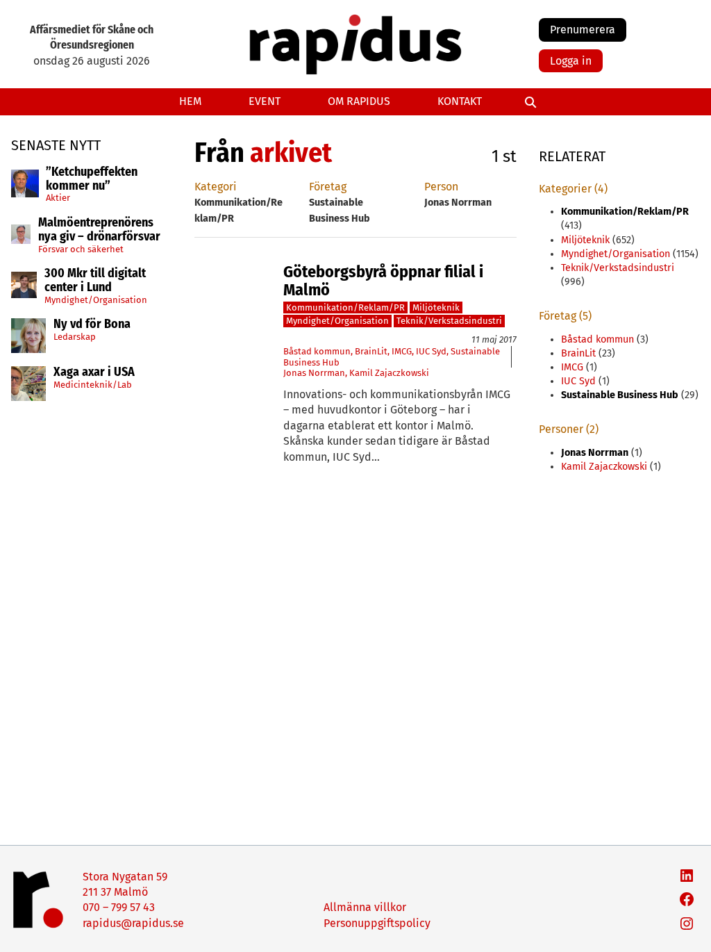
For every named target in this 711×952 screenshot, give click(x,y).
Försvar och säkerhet (81, 249)
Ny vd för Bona (92, 324)
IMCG (402, 351)
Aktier (58, 197)
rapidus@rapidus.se (133, 923)
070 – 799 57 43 (119, 907)
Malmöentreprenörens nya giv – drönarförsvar (99, 230)
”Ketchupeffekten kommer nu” (91, 179)
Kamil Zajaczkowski (389, 373)
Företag (327, 186)
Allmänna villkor (365, 907)
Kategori (215, 186)
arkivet (291, 153)
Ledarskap (74, 336)
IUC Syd (431, 351)
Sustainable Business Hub (619, 395)
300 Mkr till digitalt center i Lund (95, 281)
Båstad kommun (317, 351)
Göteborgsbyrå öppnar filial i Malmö (383, 281)
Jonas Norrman (314, 373)
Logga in (571, 60)
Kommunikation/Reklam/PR (345, 307)
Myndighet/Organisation (95, 300)
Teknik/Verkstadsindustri (449, 320)
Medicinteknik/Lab (92, 384)
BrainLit (371, 351)
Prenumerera (582, 29)
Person (441, 186)
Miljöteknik (436, 307)
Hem (190, 101)
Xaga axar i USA (94, 372)
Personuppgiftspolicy (377, 923)
